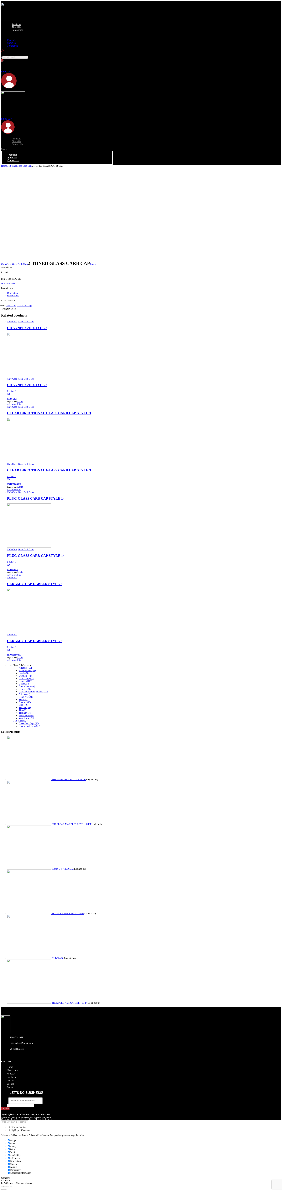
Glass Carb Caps (24, 166)
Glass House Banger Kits (33, 691)
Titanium (25, 713)
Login (93, 264)
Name (4, 1105)
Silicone (25, 707)
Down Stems (27, 686)
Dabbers (25, 681)
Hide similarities (18, 1127)
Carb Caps (12, 166)
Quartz (25, 702)
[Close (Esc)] (2, 1186)
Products (16, 24)
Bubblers (25, 675)
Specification (13, 295)
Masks (23, 699)
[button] (36, 35)
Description (12, 293)
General (25, 689)
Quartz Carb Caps (29, 726)
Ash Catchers (27, 670)
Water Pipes (26, 715)
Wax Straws (26, 718)
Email (4, 1100)
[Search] (2, 60)
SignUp (5, 1108)
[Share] (5, 1186)
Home (4, 166)
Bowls (24, 673)
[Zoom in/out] (11, 1186)
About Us (16, 27)
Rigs (23, 705)
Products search (8, 54)
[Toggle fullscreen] (8, 1186)
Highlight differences (20, 1130)
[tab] (144, 293)
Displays (24, 683)
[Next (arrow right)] (5, 1189)
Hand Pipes (27, 697)
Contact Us (17, 30)
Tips (22, 710)
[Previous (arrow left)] (2, 1189)
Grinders (24, 694)
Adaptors (25, 668)
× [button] (11, 1180)
